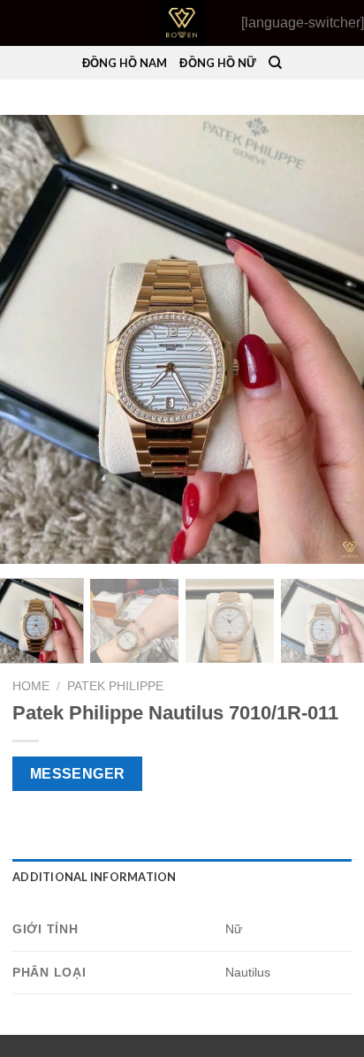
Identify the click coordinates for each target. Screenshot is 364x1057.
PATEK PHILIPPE (115, 686)
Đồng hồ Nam (125, 63)
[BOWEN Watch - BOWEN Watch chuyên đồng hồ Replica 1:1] (182, 23)
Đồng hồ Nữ (217, 63)
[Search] (275, 63)
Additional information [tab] (94, 877)
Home (30, 686)
